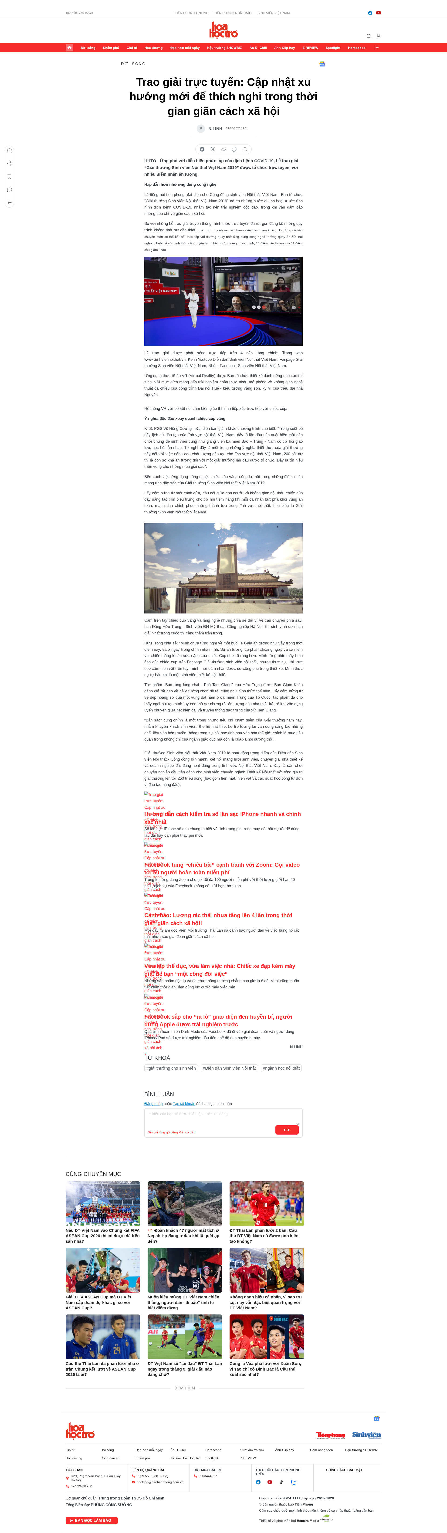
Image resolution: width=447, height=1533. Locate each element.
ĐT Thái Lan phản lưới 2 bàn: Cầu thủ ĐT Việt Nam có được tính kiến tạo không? (264, 1236)
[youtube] (378, 13)
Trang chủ (69, 47)
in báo (234, 149)
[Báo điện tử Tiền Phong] (330, 1436)
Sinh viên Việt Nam (273, 13)
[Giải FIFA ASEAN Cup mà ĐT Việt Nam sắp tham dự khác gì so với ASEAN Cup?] (103, 1270)
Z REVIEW (310, 48)
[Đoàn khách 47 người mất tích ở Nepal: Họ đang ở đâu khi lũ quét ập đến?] (185, 1203)
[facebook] (370, 13)
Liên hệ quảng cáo (149, 1470)
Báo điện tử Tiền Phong (223, 30)
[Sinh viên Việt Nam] (366, 1436)
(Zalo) (163, 1476)
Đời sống (88, 48)
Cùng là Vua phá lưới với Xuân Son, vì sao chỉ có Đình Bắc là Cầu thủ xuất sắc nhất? (265, 1369)
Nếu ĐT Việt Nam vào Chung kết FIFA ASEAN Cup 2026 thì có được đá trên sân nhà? (103, 1236)
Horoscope (357, 48)
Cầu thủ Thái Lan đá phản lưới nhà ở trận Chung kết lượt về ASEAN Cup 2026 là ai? (102, 1369)
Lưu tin (9, 176)
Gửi (287, 1130)
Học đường (154, 48)
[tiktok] (284, 1482)
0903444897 (208, 1476)
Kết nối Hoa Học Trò (185, 1458)
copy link (223, 149)
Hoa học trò (80, 1431)
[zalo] (296, 1482)
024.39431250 (81, 1486)
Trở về (9, 202)
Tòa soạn (74, 1470)
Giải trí (132, 48)
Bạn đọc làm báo (93, 1521)
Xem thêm (377, 47)
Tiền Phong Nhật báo (233, 13)
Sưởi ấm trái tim (252, 1450)
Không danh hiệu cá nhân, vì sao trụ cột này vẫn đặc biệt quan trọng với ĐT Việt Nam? (266, 1302)
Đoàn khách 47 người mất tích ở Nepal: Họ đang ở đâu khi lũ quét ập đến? (183, 1236)
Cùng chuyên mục (93, 1174)
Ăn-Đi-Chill (258, 48)
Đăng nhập (153, 1104)
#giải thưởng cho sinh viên (171, 1068)
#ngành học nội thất (281, 1068)
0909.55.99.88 (147, 1476)
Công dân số (110, 1458)
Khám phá (111, 48)
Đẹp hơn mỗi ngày (185, 48)
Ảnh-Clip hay (284, 48)
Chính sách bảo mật (344, 1470)
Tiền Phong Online (191, 13)
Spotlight (333, 48)
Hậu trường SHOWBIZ (224, 48)
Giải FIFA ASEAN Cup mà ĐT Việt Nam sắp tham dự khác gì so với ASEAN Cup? (98, 1302)
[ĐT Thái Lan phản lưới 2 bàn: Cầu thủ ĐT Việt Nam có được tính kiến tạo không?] (267, 1203)
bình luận (245, 149)
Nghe (9, 150)
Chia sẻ (9, 163)
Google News (322, 64)
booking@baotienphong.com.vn (160, 1482)
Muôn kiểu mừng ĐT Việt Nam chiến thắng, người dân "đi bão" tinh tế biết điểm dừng (183, 1302)
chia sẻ (202, 149)
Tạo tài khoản (184, 1104)
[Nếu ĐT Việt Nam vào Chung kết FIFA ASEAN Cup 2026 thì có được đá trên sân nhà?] (103, 1203)
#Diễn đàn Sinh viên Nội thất (229, 1068)
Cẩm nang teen (321, 1450)
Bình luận (9, 189)
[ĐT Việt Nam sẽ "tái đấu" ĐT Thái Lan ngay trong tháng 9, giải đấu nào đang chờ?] (185, 1336)
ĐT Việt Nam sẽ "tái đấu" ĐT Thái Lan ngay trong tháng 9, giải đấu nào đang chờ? (185, 1369)
